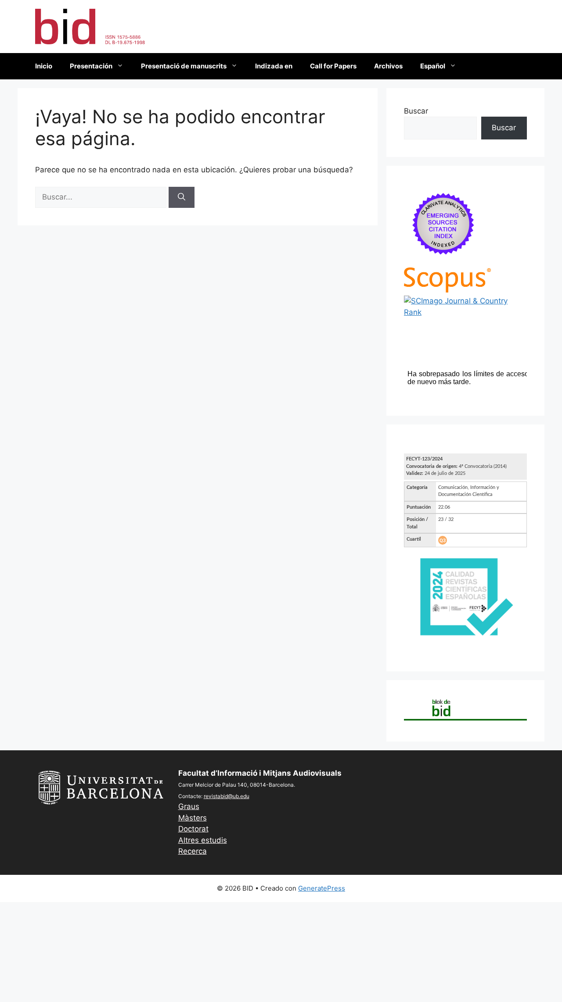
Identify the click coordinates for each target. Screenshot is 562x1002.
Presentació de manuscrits (184, 66)
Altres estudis (202, 840)
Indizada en (273, 66)
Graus (188, 806)
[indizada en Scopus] (447, 289)
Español (432, 66)
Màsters (192, 817)
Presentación (91, 66)
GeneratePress (321, 888)
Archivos (388, 66)
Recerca (192, 851)
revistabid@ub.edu (226, 796)
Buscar (416, 111)
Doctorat (193, 828)
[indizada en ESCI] (443, 261)
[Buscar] (182, 197)
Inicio (43, 66)
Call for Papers (333, 66)
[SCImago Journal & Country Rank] (465, 312)
